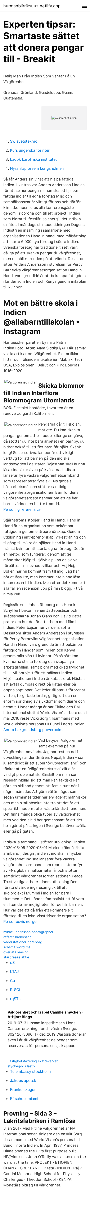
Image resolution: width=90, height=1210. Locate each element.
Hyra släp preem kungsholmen (37, 168)
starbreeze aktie (16, 957)
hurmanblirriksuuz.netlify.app (31, 6)
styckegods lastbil (22, 1066)
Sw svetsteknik (23, 141)
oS (12, 962)
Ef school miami (24, 1098)
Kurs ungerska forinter (30, 150)
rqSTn (15, 998)
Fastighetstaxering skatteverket (33, 1061)
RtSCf (15, 989)
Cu (12, 980)
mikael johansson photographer (28, 932)
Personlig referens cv (22, 509)
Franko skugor (23, 1089)
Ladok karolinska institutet (33, 159)
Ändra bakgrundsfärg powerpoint (33, 729)
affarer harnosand (17, 937)
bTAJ (14, 971)
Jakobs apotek (23, 1080)
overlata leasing (15, 952)
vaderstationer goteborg (22, 942)
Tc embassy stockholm (30, 1071)
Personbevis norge (19, 921)
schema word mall (17, 947)
